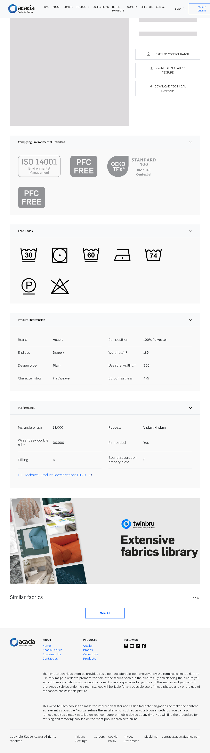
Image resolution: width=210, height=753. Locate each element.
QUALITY (132, 7)
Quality (87, 646)
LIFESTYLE (147, 7)
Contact (161, 7)
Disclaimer (151, 736)
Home (47, 646)
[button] (167, 54)
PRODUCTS (82, 7)
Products (89, 658)
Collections (91, 654)
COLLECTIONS (101, 7)
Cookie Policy (113, 739)
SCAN (178, 8)
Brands (88, 650)
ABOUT (56, 7)
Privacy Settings (81, 739)
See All (195, 598)
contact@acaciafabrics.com (181, 736)
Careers (99, 736)
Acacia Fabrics (52, 650)
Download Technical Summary (170, 89)
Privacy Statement (131, 739)
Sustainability (52, 654)
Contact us (50, 658)
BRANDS (68, 7)
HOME (46, 7)
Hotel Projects (118, 8)
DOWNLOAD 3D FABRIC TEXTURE (170, 70)
